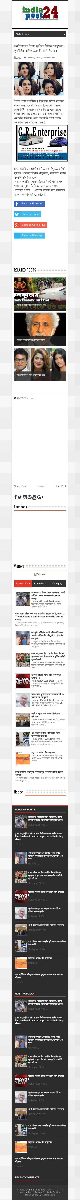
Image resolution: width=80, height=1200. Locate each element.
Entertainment (48, 57)
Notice (18, 792)
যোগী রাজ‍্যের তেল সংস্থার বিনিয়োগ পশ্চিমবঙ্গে (46, 925)
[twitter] (19, 497)
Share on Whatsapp (32, 235)
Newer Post (20, 486)
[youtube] (34, 497)
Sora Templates (37, 1189)
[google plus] (40, 497)
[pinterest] (30, 497)
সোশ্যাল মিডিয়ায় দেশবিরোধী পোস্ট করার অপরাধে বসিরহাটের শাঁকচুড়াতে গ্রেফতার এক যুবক (45, 856)
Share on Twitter (30, 214)
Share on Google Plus (33, 224)
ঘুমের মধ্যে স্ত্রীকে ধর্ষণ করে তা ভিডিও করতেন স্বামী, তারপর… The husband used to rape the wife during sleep (39, 836)
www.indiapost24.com (31, 1192)
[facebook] (15, 497)
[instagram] (25, 497)
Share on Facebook (32, 203)
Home (40, 486)
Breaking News (34, 57)
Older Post (60, 486)
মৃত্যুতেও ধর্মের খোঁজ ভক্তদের (40, 958)
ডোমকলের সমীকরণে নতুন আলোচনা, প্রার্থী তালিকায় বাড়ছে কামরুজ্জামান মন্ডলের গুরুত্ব (45, 818)
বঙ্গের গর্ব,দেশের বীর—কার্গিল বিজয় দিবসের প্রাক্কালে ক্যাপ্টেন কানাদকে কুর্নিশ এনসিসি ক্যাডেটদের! (45, 875)
